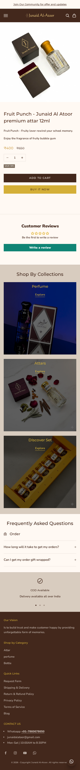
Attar (7, 650)
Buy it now (40, 189)
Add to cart (40, 178)
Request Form (12, 681)
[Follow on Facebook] (5, 753)
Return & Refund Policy (19, 694)
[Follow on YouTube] (25, 753)
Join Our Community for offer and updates (40, 4)
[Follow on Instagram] (15, 753)
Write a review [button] (40, 248)
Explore (40, 294)
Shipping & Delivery (17, 687)
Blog (7, 713)
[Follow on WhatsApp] (34, 753)
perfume (9, 657)
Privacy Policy (13, 700)
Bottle (7, 663)
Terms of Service (14, 707)
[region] (40, 588)
